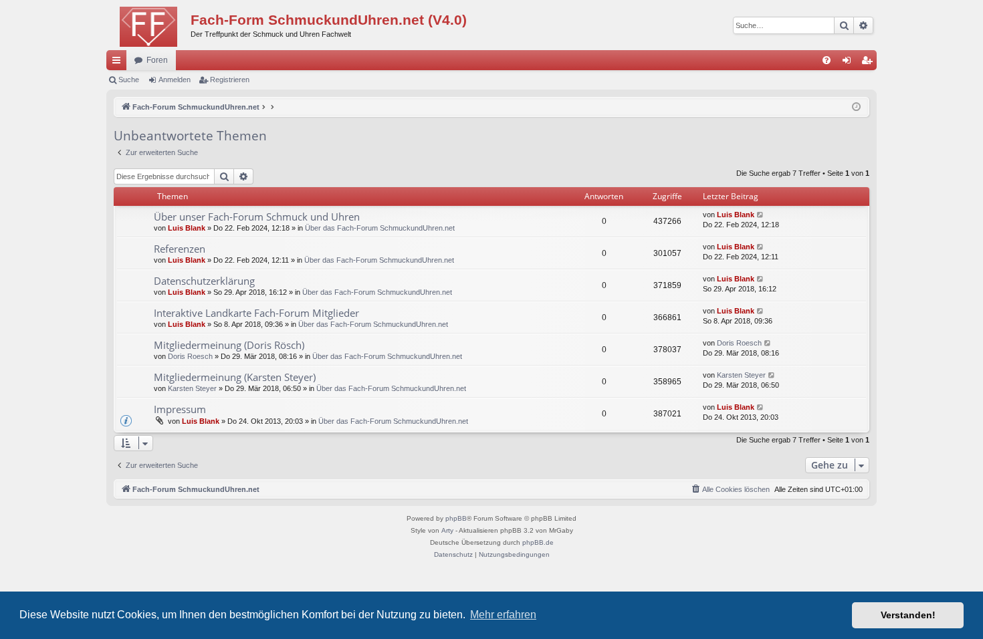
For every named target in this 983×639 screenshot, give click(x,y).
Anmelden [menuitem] (849, 62)
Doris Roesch (190, 356)
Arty (447, 530)
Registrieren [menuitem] (869, 62)
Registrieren (229, 80)
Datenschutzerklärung (204, 280)
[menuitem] (826, 60)
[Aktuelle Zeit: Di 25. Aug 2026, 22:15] (856, 107)
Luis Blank (186, 228)
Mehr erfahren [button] (503, 614)
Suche (128, 80)
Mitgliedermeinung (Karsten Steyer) (235, 377)
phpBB (456, 518)
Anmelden (174, 80)
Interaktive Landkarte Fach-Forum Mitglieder (256, 313)
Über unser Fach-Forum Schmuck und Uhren (257, 216)
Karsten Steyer (192, 388)
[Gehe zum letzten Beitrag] (760, 215)
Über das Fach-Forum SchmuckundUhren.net (380, 228)
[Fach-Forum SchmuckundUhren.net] (148, 23)
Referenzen (179, 248)
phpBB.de (538, 542)
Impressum (180, 409)
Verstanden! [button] (908, 615)
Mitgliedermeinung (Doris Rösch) (229, 345)
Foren (157, 60)
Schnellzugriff (119, 62)
